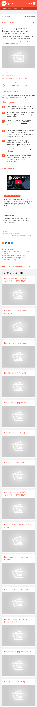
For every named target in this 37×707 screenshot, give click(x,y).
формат (26, 121)
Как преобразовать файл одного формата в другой (15, 493)
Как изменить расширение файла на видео (17, 252)
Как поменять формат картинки (18, 651)
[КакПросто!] (8, 3)
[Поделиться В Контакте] (6, 243)
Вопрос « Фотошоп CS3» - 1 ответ (18, 85)
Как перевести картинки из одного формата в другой (16, 279)
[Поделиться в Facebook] (9, 243)
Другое (21, 8)
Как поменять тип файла (15, 373)
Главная (4, 8)
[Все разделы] (34, 3)
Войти (29, 3)
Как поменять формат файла (17, 402)
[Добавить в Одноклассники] (3, 243)
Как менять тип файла (14, 462)
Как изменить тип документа (12, 82)
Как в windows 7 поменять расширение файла (15, 620)
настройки (24, 130)
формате (15, 115)
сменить (24, 123)
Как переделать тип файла (16, 589)
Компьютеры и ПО (13, 8)
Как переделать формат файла (15, 255)
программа (11, 132)
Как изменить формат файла (16, 432)
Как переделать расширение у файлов (17, 525)
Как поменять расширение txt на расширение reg (16, 259)
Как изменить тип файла (15, 343)
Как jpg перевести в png (14, 681)
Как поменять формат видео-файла (15, 79)
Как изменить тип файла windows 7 (15, 311)
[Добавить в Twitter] (12, 243)
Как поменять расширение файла (16, 558)
